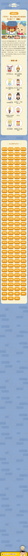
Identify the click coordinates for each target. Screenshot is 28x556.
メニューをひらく (10, 554)
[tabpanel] (14, 28)
